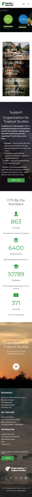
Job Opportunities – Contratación (12, 424)
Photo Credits (21, 490)
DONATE (7, 458)
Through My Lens (6, 402)
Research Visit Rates (8, 434)
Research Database (7, 400)
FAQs (3, 442)
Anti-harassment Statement (10, 437)
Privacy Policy (5, 444)
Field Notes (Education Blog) (10, 419)
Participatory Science (8, 405)
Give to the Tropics (7, 417)
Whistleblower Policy (8, 439)
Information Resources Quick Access (13, 397)
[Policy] (16, 87)
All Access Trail (6, 407)
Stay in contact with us (8, 422)
